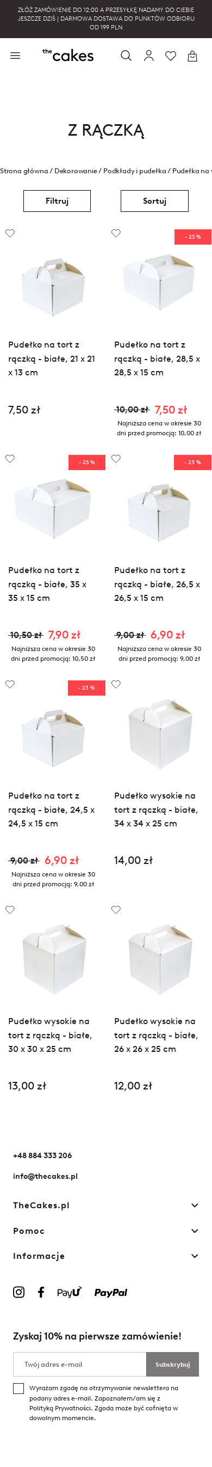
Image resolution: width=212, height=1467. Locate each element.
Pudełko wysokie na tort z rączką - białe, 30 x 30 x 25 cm (50, 1035)
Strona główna (24, 170)
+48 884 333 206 (42, 1155)
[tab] (106, 1206)
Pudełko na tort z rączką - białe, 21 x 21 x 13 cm (51, 358)
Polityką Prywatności (60, 1408)
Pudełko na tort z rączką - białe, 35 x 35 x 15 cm (47, 584)
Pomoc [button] (29, 1231)
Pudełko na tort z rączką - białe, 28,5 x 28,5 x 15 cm (157, 358)
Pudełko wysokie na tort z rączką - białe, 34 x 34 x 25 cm (156, 809)
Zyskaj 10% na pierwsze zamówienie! (97, 1336)
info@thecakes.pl (45, 1176)
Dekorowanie (75, 170)
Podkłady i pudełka (134, 170)
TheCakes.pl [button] (41, 1205)
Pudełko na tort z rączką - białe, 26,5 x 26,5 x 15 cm (157, 584)
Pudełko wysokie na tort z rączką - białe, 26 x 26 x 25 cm (156, 1035)
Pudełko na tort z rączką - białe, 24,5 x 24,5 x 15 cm (51, 809)
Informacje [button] (39, 1256)
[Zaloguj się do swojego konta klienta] (149, 56)
